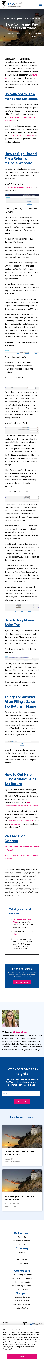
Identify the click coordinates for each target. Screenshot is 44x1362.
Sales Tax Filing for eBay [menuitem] (22, 1282)
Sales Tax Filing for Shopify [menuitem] (22, 1275)
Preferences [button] (7, 1349)
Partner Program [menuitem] (22, 1256)
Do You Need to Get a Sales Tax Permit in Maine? (19, 1153)
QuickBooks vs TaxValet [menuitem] (22, 1304)
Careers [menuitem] (22, 1252)
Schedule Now (22, 982)
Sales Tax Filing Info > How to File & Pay (22, 18)
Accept (22, 1356)
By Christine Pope (36, 35)
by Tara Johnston (11, 1206)
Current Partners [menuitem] (22, 1259)
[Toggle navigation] (40, 4)
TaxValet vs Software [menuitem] (22, 1297)
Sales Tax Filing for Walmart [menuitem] (22, 1286)
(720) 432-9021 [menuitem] (22, 1244)
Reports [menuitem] (22, 1267)
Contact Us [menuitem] (22, 1237)
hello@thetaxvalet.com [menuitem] (22, 1241)
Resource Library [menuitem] (22, 1263)
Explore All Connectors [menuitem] (22, 1289)
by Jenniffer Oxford (12, 1162)
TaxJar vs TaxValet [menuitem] (22, 1308)
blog (15, 934)
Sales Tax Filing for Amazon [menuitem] (22, 1278)
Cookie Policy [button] (26, 1344)
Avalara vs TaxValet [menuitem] (22, 1301)
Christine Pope (20, 1031)
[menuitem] (22, 1233)
